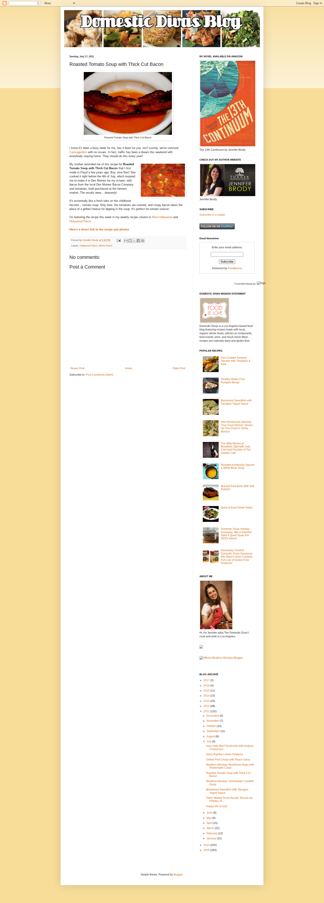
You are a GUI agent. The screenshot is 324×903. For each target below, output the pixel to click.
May (209, 818)
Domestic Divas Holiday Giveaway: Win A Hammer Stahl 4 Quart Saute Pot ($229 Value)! (236, 533)
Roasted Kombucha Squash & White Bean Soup (238, 466)
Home (128, 368)
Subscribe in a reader (212, 214)
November (213, 720)
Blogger (178, 874)
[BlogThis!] (130, 240)
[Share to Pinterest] (142, 240)
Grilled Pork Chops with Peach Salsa (228, 759)
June (210, 812)
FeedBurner (235, 268)
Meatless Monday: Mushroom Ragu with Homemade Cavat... (230, 766)
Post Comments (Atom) (99, 374)
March (211, 828)
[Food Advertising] (201, 647)
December (213, 715)
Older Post (179, 368)
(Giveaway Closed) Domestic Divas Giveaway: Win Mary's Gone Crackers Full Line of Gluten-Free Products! (237, 557)
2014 (206, 695)
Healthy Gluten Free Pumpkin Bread (233, 381)
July (209, 741)
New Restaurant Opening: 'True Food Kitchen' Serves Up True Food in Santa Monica (237, 426)
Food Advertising (243, 283)
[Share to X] (134, 240)
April (210, 823)
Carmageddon (78, 152)
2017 (206, 680)
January (212, 838)
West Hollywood (162, 217)
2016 (206, 685)
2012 (206, 706)
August (211, 736)
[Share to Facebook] (138, 240)
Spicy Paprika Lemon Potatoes (224, 754)
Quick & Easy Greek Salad (236, 507)
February (212, 833)
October (212, 726)
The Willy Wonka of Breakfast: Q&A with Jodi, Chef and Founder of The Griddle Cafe (236, 448)
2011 (206, 711)
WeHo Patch (105, 245)
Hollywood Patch (80, 221)
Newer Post (77, 368)
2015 (206, 690)
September (213, 731)
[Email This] (126, 240)
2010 (206, 845)
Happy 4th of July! (216, 806)
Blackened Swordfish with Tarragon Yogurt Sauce (236, 402)
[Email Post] (118, 240)
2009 (206, 850)
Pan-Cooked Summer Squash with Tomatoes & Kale (235, 361)
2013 (206, 701)
